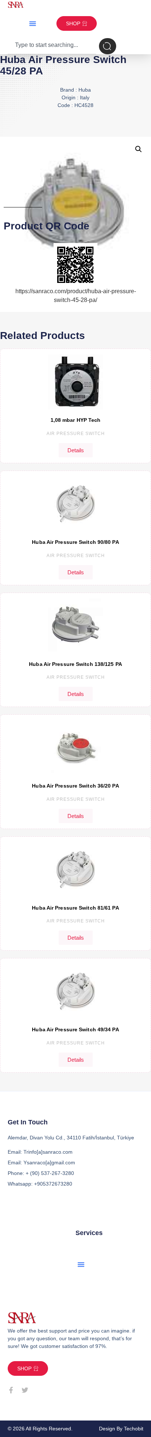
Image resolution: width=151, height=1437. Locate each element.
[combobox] (52, 46)
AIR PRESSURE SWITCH (76, 433)
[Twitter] (25, 1390)
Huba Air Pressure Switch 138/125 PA (75, 664)
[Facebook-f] (11, 1390)
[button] (32, 23)
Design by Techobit (121, 1429)
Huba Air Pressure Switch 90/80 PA (75, 542)
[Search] (107, 46)
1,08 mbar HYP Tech (76, 420)
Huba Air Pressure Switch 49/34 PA (75, 1029)
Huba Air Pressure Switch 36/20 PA (75, 786)
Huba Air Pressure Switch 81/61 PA (75, 908)
